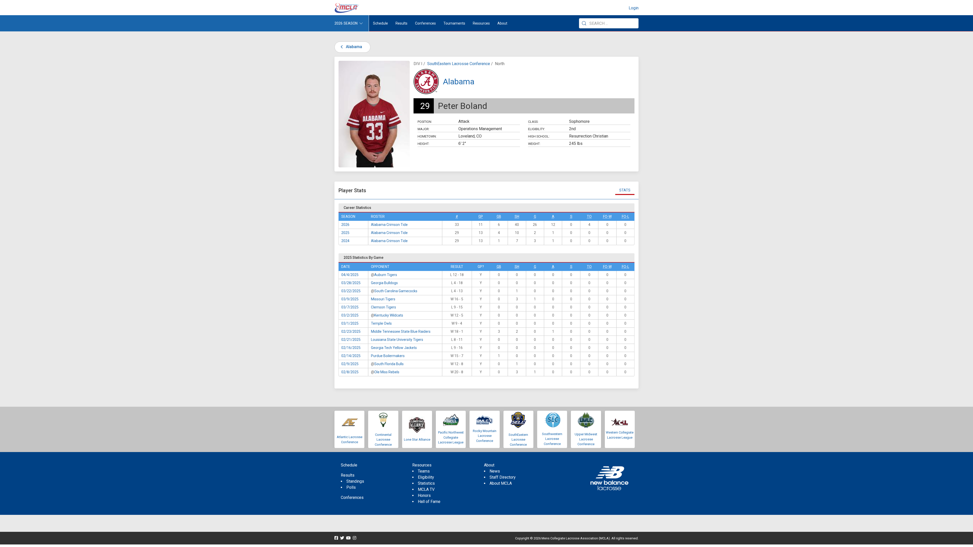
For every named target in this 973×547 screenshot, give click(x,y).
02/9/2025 (350, 364)
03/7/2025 (350, 307)
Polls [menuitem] (351, 487)
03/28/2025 (351, 283)
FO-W (607, 216)
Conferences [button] (425, 23)
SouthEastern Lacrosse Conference (458, 63)
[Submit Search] (584, 23)
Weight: (534, 144)
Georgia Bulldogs (384, 283)
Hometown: (427, 136)
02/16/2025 (351, 348)
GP (480, 216)
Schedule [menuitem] (380, 23)
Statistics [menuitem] (426, 483)
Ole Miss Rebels (386, 372)
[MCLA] (347, 8)
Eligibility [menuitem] (426, 477)
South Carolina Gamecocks (395, 291)
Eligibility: (536, 129)
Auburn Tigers (385, 275)
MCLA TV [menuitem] (426, 489)
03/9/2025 (350, 299)
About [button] (502, 23)
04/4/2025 (350, 275)
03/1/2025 (350, 323)
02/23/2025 (351, 331)
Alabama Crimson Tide (389, 225)
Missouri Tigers (383, 299)
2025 (345, 233)
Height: (423, 144)
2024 (345, 241)
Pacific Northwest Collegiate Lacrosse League (451, 437)
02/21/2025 (351, 340)
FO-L (625, 216)
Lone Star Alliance (417, 439)
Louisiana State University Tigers (397, 340)
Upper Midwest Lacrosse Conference (586, 439)
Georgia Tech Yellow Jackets (394, 348)
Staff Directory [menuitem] (503, 477)
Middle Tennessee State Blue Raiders (401, 331)
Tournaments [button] (454, 23)
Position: (425, 122)
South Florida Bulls (389, 364)
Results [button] (401, 23)
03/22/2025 (351, 291)
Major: (423, 129)
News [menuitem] (495, 471)
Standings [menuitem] (355, 481)
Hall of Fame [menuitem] (429, 501)
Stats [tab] (624, 190)
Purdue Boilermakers (388, 356)
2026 (345, 225)
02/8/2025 (350, 372)
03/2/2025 (350, 315)
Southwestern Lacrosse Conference (552, 439)
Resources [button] (481, 23)
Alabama (353, 46)
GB (499, 216)
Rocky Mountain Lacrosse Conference (484, 436)
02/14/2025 (351, 356)
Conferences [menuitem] (352, 497)
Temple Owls (381, 323)
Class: (533, 122)
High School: (539, 136)
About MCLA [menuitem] (501, 483)
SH (517, 216)
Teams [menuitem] (424, 471)
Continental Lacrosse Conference (383, 439)
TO (589, 216)
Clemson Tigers (383, 307)
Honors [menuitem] (424, 495)
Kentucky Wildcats (388, 315)
